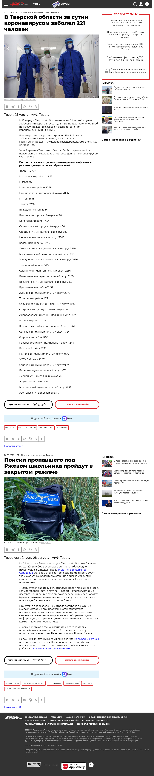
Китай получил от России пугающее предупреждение (131, 502)
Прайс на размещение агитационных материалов (49, 724)
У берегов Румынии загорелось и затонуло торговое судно (129, 492)
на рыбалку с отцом (86, 639)
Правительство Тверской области (20, 100)
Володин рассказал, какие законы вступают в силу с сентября (130, 128)
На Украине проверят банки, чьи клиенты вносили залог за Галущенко (129, 119)
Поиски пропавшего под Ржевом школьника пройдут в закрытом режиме (125, 35)
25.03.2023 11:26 (11, 12)
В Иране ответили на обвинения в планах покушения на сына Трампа (130, 462)
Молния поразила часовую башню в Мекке (131, 108)
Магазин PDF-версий (75, 717)
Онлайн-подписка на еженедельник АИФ (108, 717)
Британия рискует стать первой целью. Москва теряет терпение (129, 472)
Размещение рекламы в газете (97, 721)
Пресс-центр (56, 717)
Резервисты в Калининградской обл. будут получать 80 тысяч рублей (131, 98)
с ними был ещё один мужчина (50, 648)
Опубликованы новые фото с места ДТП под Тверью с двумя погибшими (125, 70)
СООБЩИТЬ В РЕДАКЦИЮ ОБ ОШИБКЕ (93, 724)
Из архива (46, 542)
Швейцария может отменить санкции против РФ (131, 482)
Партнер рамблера (51, 765)
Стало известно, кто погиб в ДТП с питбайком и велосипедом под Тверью (126, 47)
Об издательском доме (36, 717)
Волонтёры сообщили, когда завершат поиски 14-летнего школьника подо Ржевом (126, 23)
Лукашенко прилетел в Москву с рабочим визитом (129, 88)
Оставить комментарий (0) (77, 404)
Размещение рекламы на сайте (64, 721)
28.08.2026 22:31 (11, 455)
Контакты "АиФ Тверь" (35, 721)
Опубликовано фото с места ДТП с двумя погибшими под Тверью (126, 58)
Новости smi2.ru (14, 446)
